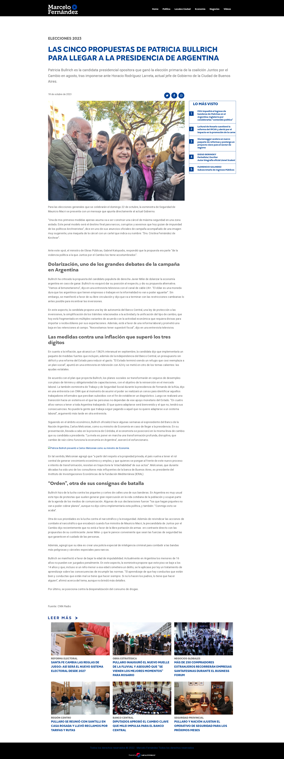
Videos (227, 9)
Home (155, 9)
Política (166, 9)
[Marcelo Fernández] (63, 10)
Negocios (214, 9)
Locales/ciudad (183, 9)
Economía (200, 9)
